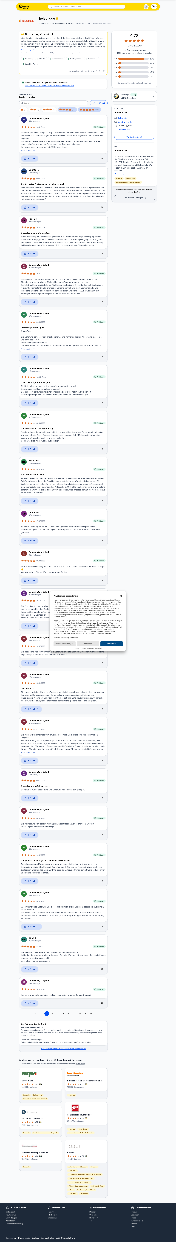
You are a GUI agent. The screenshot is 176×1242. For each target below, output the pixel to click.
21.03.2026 (40, 947)
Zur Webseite (132, 137)
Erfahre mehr (80, 1064)
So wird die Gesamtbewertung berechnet (134, 83)
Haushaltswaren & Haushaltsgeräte (128, 182)
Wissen (134, 1224)
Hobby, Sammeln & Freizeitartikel (35, 1099)
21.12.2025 (40, 729)
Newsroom (93, 1218)
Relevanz (100, 103)
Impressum (11, 1238)
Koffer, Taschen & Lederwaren (79, 1182)
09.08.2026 (40, 561)
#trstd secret (11, 1221)
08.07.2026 (40, 818)
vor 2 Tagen (40, 781)
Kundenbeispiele (138, 1221)
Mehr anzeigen (124, 129)
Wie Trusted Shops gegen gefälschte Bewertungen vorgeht (49, 85)
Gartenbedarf (130, 178)
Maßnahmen (35, 1030)
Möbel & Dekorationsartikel (78, 1186)
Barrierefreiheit (47, 1238)
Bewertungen (11, 1218)
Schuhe (71, 1190)
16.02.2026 (40, 855)
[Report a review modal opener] (102, 159)
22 (80, 1014)
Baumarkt (119, 178)
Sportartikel (72, 1194)
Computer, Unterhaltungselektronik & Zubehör (84, 1174)
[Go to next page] (85, 1013)
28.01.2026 (40, 901)
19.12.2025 (40, 601)
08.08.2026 (40, 423)
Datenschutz (24, 1238)
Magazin (92, 1212)
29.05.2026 (40, 274)
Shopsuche (52, 1218)
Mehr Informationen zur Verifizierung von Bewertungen (63, 1049)
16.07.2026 (40, 646)
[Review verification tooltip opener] (57, 18)
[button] (146, 6)
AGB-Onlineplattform (65, 1238)
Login (133, 1227)
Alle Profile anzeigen (133, 198)
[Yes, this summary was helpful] (100, 71)
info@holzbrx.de (125, 122)
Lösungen (135, 1215)
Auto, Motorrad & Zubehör (77, 1167)
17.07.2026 (40, 521)
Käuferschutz (11, 1215)
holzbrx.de (122, 118)
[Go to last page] (90, 1013)
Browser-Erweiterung (14, 1224)
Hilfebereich (52, 1215)
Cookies (35, 1238)
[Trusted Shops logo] (24, 7)
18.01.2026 (40, 683)
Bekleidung (72, 1171)
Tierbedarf (84, 1194)
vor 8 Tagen (40, 127)
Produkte (134, 1212)
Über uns (93, 1215)
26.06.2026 (40, 322)
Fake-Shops (52, 1212)
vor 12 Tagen (41, 377)
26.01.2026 (40, 469)
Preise (133, 1218)
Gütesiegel (10, 1212)
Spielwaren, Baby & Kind (86, 1190)
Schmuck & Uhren (97, 1186)
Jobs (91, 1221)
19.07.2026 (40, 228)
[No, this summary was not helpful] (104, 71)
